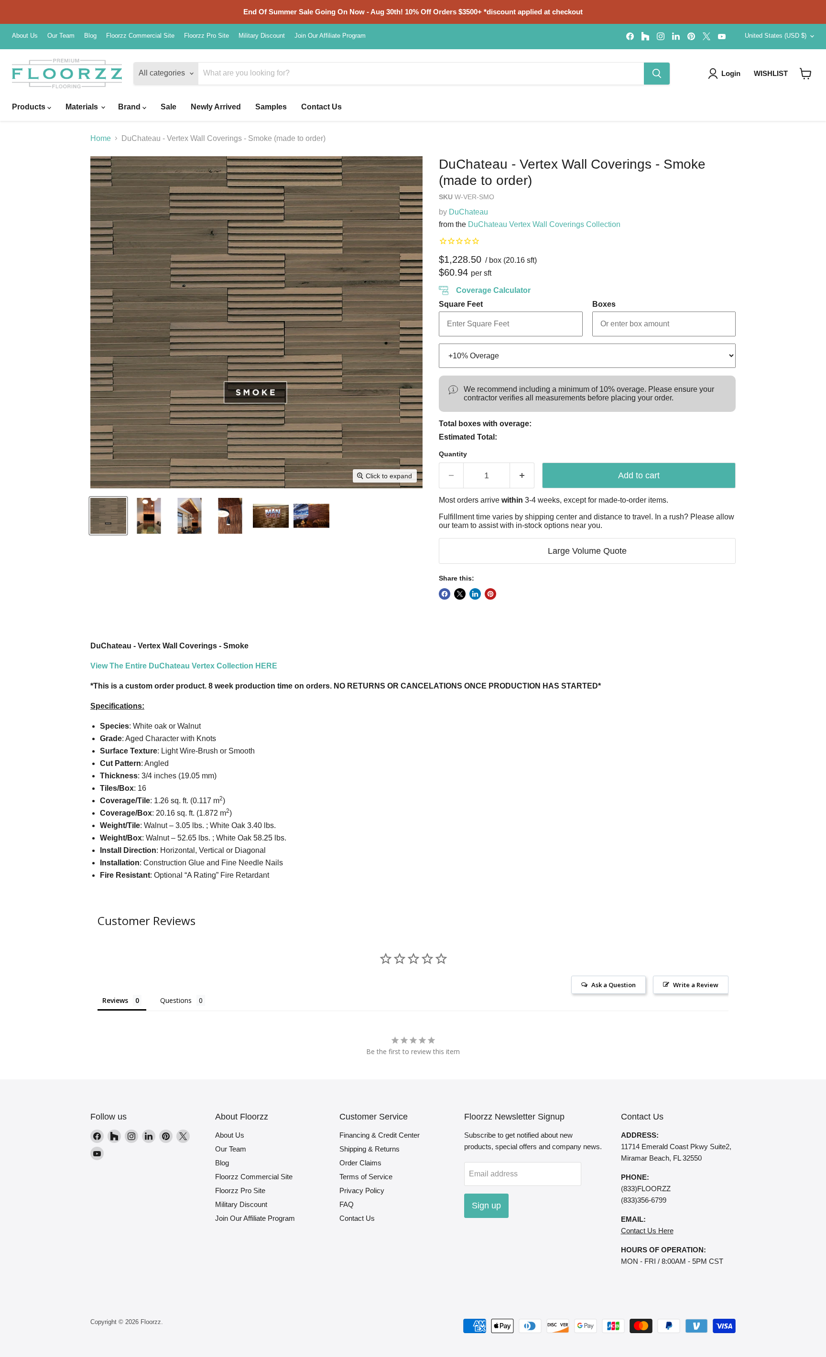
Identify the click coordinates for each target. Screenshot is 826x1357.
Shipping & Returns (369, 1149)
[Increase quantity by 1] (522, 476)
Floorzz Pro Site (206, 35)
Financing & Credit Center (379, 1135)
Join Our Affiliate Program (330, 35)
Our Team (61, 35)
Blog (90, 35)
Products (29, 107)
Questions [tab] (176, 1000)
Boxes (604, 304)
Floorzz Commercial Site (140, 35)
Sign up (486, 1205)
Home (100, 138)
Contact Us (321, 107)
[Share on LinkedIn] (475, 594)
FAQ (346, 1204)
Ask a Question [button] (613, 984)
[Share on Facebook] (444, 594)
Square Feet (461, 304)
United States (775, 35)
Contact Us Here (647, 1231)
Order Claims (360, 1163)
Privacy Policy (361, 1190)
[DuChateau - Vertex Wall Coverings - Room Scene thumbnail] (149, 516)
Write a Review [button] (695, 984)
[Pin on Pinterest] (490, 594)
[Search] (657, 74)
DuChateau (468, 212)
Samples (271, 107)
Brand (130, 107)
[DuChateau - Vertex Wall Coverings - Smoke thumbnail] (108, 516)
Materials (82, 107)
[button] (805, 73)
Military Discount (262, 35)
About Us (25, 35)
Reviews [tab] (115, 1000)
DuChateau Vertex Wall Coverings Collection (544, 224)
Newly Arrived (216, 107)
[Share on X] (460, 594)
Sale (168, 107)
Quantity (453, 454)
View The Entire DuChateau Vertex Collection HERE (183, 666)
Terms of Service (365, 1177)
